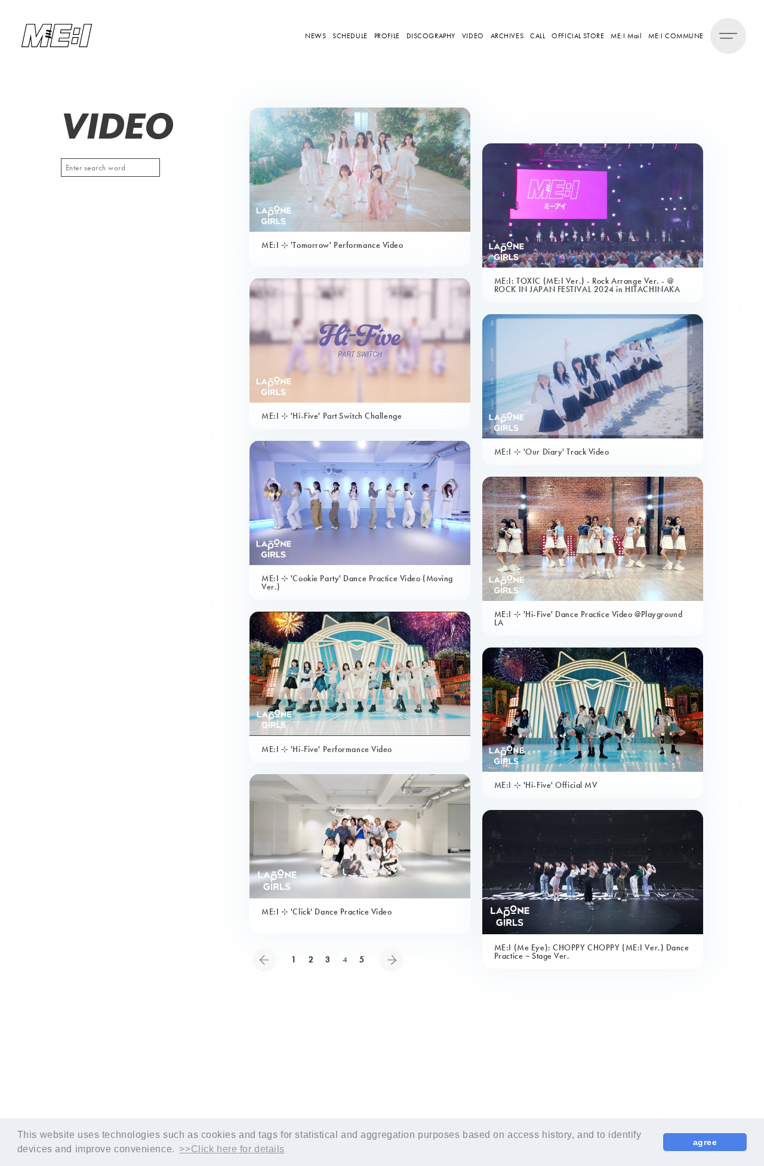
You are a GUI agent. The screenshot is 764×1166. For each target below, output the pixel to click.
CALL (537, 36)
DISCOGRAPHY (430, 36)
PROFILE (387, 36)
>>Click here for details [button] (231, 1149)
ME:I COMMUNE (676, 36)
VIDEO (473, 36)
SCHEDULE (349, 36)
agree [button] (705, 1142)
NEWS (315, 36)
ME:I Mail (626, 36)
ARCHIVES (507, 36)
